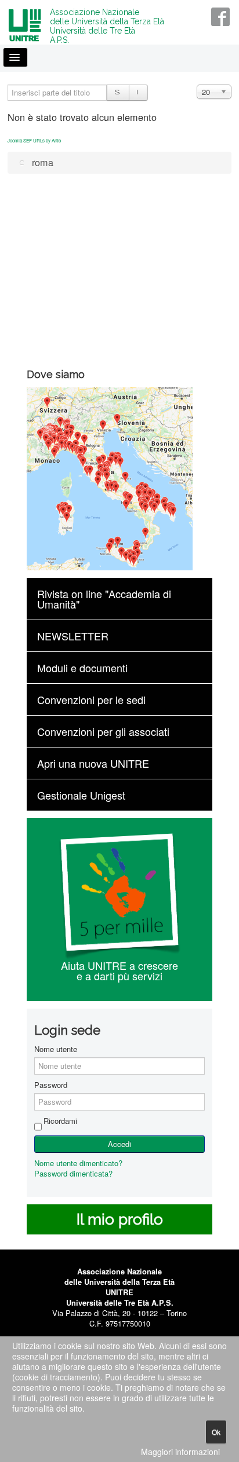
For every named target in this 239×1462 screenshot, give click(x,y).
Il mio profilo (120, 1219)
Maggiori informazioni (180, 1451)
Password (50, 1085)
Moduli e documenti (82, 667)
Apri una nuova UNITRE (93, 763)
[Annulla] (138, 93)
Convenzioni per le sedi (91, 699)
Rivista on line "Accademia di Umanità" (104, 598)
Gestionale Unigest (81, 795)
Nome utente (55, 1049)
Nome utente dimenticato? (78, 1162)
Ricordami (60, 1121)
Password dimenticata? (73, 1173)
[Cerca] (118, 93)
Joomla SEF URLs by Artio (34, 140)
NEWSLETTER (72, 635)
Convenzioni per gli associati (103, 731)
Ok (216, 1432)
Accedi (119, 1143)
